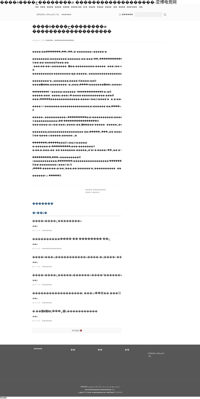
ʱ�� (37, 7)
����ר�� (76, 7)
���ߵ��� (132, 7)
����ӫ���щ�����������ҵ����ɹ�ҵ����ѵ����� (81, 257)
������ (66, 14)
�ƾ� (85, 7)
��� (42, 7)
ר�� (141, 7)
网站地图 (3, 398)
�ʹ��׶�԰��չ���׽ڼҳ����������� (66, 311)
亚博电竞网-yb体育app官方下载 (47, 14)
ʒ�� (115, 7)
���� (50, 7)
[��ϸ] (35, 226)
